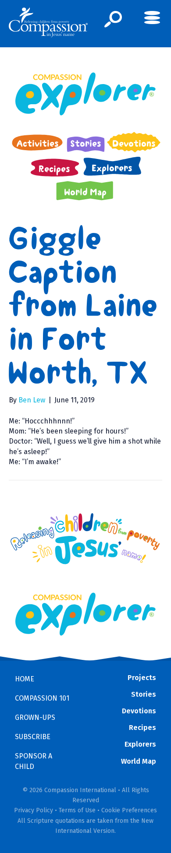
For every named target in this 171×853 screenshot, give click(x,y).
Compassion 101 (42, 698)
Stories (143, 694)
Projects (142, 677)
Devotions (139, 711)
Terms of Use (77, 810)
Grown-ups (35, 717)
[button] (113, 19)
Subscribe (32, 737)
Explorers (140, 744)
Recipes (142, 727)
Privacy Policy (33, 810)
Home (24, 679)
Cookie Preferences (129, 810)
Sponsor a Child (33, 761)
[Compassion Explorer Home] (85, 94)
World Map (138, 761)
